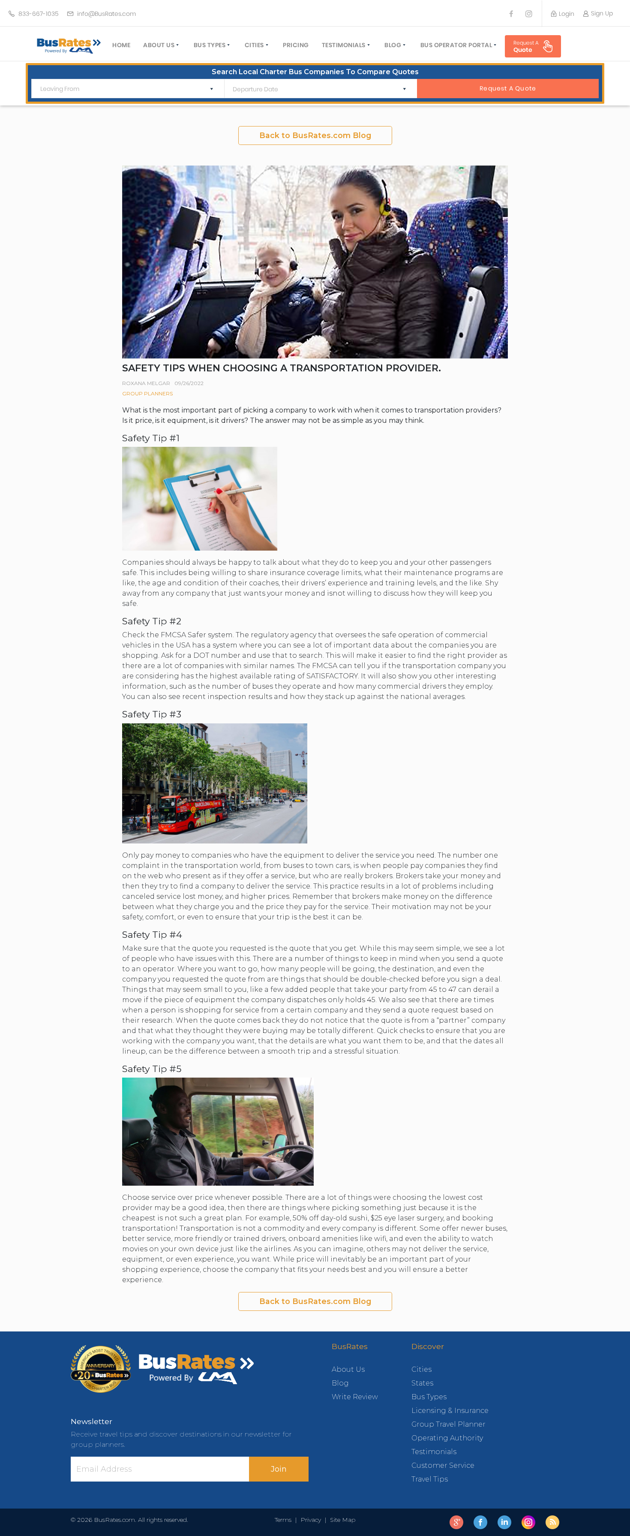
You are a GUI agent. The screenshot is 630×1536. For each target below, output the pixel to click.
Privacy (310, 1520)
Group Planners (147, 393)
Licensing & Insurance (450, 1410)
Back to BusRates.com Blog (315, 135)
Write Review (355, 1397)
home (121, 45)
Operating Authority (447, 1438)
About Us (158, 45)
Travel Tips (429, 1479)
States (422, 1383)
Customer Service (442, 1465)
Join (279, 1469)
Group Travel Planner (448, 1424)
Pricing (296, 45)
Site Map (341, 1520)
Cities (254, 45)
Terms (285, 1520)
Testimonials (344, 45)
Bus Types (210, 45)
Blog (392, 45)
